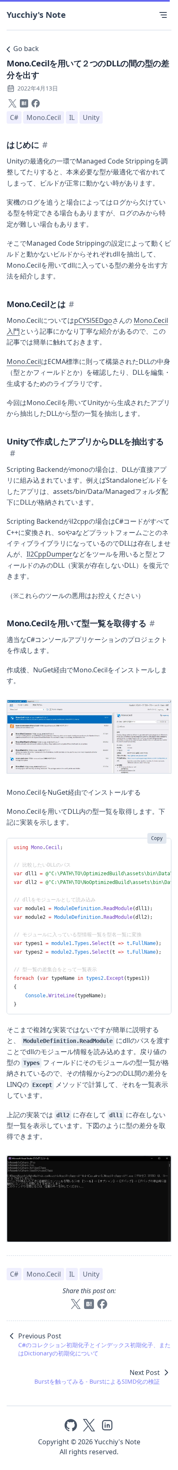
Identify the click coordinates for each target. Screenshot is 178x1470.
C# (14, 117)
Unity (91, 117)
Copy (157, 838)
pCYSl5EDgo (93, 320)
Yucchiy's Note (36, 14)
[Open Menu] (163, 15)
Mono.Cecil (43, 117)
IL (72, 117)
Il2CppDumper (49, 554)
